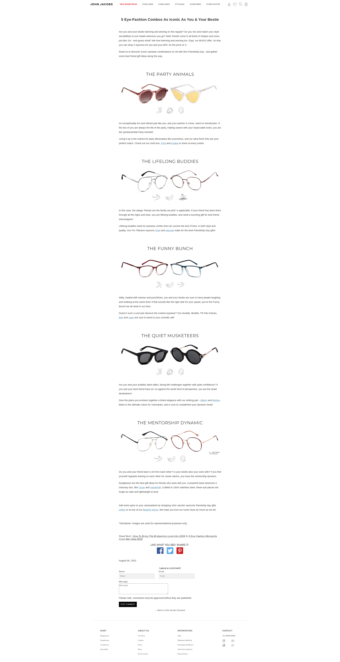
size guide (104, 649)
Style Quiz (179, 4)
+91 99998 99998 (228, 636)
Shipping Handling (185, 640)
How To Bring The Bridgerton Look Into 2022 (159, 536)
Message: (123, 582)
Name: (122, 572)
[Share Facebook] (160, 550)
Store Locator (213, 4)
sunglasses (104, 640)
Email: (161, 572)
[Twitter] (170, 550)
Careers (141, 640)
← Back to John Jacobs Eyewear (170, 610)
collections (104, 645)
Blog (140, 649)
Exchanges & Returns (185, 645)
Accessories (195, 4)
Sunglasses (164, 4)
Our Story (141, 636)
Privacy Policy (183, 654)
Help (179, 636)
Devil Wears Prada (128, 4)
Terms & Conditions (185, 649)
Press (140, 645)
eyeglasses (104, 636)
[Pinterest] (180, 550)
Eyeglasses (148, 4)
